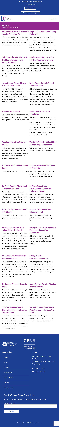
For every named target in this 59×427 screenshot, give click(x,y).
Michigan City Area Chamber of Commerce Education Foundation (43, 230)
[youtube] (35, 375)
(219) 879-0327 (31, 4)
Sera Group (39, 422)
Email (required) (10, 403)
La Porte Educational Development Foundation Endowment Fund (40, 188)
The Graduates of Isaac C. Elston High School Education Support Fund (14, 310)
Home (3, 27)
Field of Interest (9, 27)
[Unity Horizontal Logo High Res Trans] (7, 17)
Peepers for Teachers (11, 111)
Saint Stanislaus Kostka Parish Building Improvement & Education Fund (15, 59)
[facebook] (32, 375)
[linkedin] (38, 375)
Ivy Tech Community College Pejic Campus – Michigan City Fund (42, 310)
